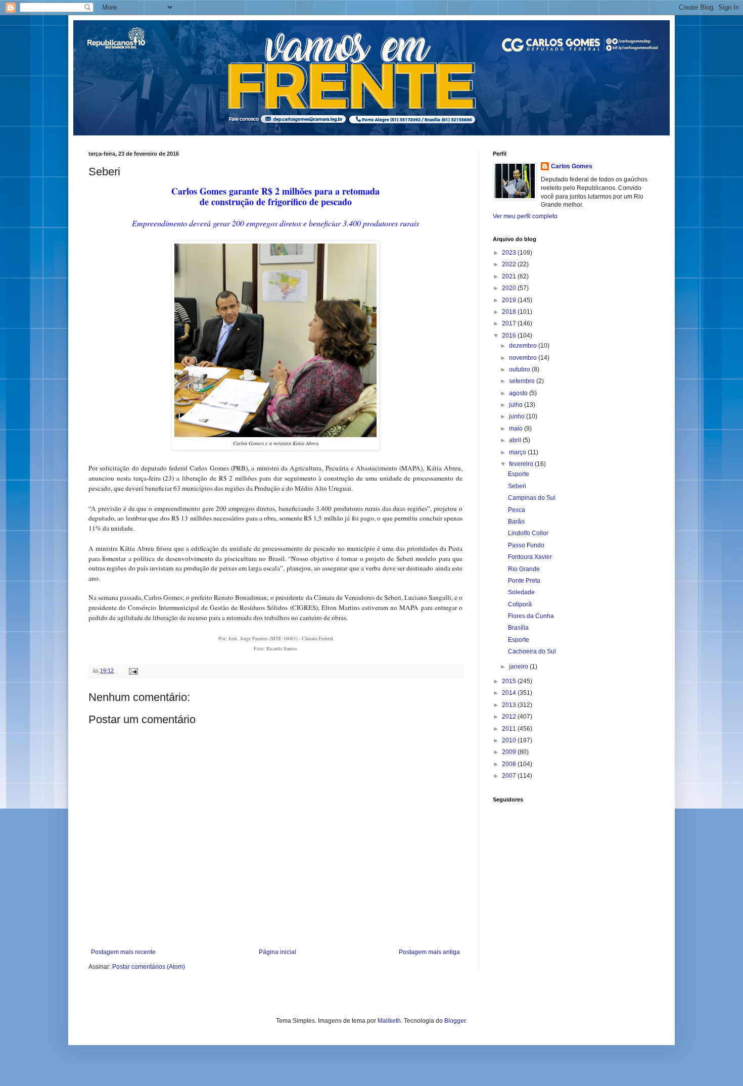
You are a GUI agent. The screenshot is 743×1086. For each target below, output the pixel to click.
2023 (510, 252)
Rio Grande (524, 569)
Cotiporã (520, 604)
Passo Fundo (526, 545)
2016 (510, 335)
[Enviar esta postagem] (133, 671)
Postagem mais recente (123, 952)
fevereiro (522, 463)
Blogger (455, 1020)
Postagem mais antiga (429, 952)
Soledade (521, 592)
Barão (516, 521)
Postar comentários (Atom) (148, 966)
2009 (510, 752)
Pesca (516, 509)
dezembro (523, 345)
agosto (519, 393)
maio (516, 428)
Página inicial (277, 952)
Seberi (517, 486)
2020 (510, 288)
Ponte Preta (524, 580)
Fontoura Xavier (530, 556)
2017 (510, 323)
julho (516, 404)
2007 (510, 775)
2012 (510, 716)
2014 (510, 692)
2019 (510, 300)
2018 (510, 311)
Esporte (518, 474)
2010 (510, 740)
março (518, 452)
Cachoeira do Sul (532, 651)
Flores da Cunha (531, 616)
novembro (523, 357)
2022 (510, 264)
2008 (510, 764)
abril (516, 440)
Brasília (518, 627)
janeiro (519, 666)
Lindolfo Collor (528, 533)
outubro (520, 369)
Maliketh (389, 1020)
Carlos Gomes (571, 166)
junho (517, 416)
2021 (510, 276)
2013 (510, 705)
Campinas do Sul (531, 497)
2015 (510, 681)
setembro (522, 381)
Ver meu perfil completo (525, 216)
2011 (510, 728)
